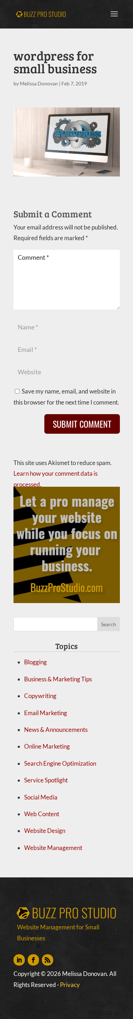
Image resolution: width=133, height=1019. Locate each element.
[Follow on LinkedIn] (19, 960)
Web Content (41, 814)
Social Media (40, 797)
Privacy (70, 984)
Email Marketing (45, 713)
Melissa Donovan (39, 83)
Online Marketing (47, 746)
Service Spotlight (46, 780)
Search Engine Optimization (60, 763)
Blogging (35, 662)
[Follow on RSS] (47, 960)
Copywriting (40, 695)
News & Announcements (56, 729)
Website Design (44, 830)
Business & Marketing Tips (58, 679)
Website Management (53, 847)
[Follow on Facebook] (33, 960)
